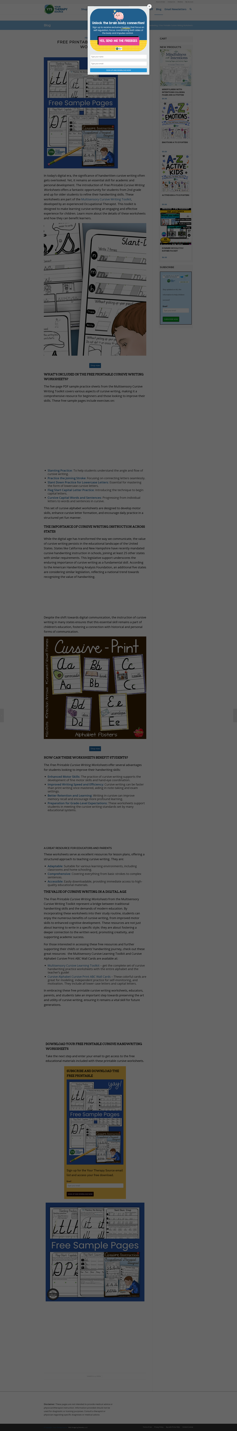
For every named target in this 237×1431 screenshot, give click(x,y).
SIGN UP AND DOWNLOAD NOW (118, 70)
